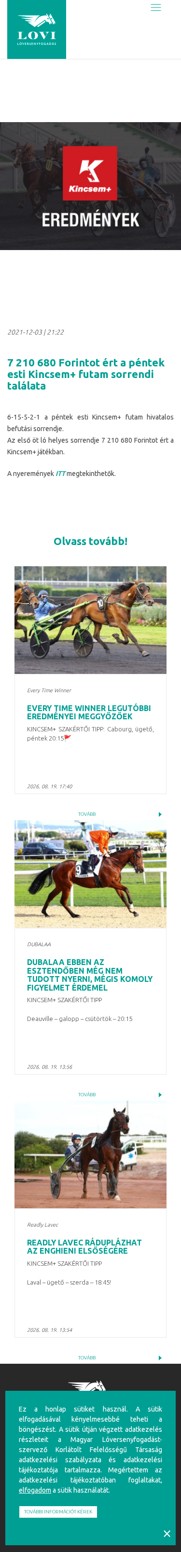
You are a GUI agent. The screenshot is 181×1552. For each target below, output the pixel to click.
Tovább (87, 814)
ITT (60, 473)
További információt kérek (58, 1511)
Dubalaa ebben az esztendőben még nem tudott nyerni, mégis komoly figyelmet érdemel (90, 975)
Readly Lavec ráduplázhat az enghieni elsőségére (84, 1247)
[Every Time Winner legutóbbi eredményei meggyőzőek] (90, 620)
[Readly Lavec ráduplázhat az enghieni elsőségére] (90, 1155)
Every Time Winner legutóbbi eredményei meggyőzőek (89, 712)
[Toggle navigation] (156, 8)
